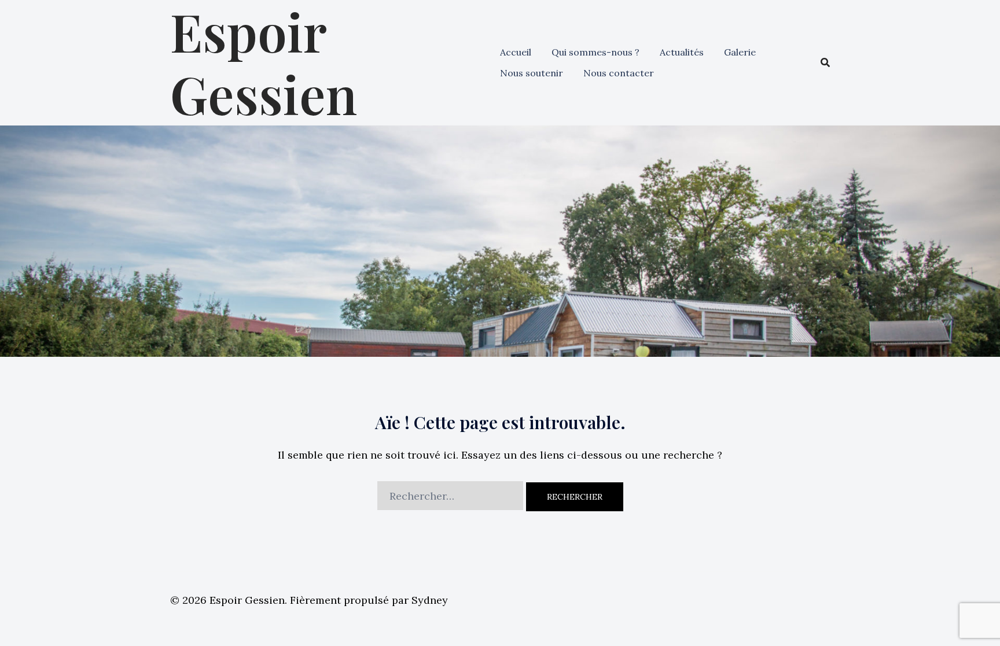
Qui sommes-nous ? (595, 52)
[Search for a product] (825, 62)
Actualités (682, 52)
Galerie (740, 52)
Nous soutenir (531, 73)
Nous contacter (618, 73)
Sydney (429, 600)
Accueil (515, 52)
